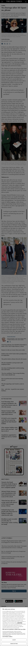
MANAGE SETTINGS (14, 643)
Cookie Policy (19, 622)
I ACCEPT (14, 639)
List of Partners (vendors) (7, 636)
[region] (14, 626)
